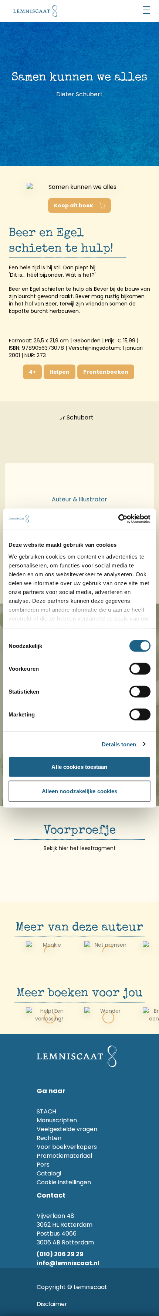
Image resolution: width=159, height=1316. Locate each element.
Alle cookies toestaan (79, 767)
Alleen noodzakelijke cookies (80, 791)
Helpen (60, 372)
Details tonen (119, 744)
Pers (43, 1164)
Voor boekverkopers (67, 1147)
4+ (32, 372)
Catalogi (49, 1173)
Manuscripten (57, 1120)
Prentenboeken (105, 372)
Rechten (49, 1138)
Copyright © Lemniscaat (72, 1287)
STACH (46, 1111)
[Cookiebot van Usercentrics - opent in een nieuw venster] (118, 519)
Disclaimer (52, 1304)
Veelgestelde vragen (67, 1129)
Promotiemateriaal (64, 1155)
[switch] (139, 669)
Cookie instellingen (64, 1182)
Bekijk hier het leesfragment (80, 848)
